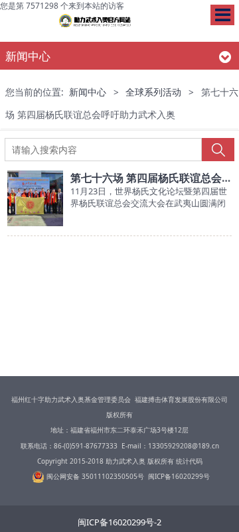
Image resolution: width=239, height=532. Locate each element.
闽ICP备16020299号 (179, 476)
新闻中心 (87, 92)
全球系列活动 (153, 92)
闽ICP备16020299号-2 (119, 522)
